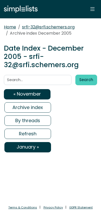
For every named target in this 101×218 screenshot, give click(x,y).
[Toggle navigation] (92, 9)
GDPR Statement (81, 207)
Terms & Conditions (22, 207)
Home (10, 27)
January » (28, 147)
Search (86, 79)
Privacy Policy (53, 207)
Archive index (27, 107)
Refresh (28, 133)
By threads (27, 120)
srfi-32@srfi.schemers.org (48, 27)
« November (27, 94)
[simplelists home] (19, 9)
